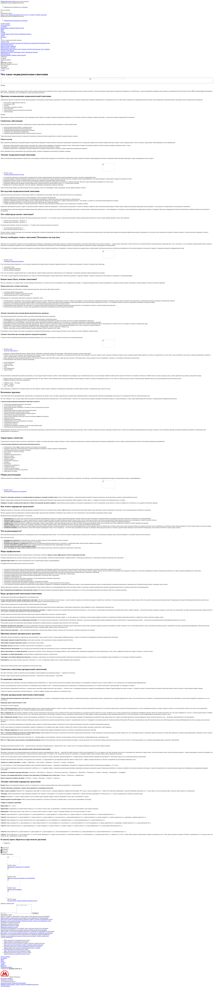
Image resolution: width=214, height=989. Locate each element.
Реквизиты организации (19, 983)
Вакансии (18, 28)
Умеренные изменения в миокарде (14, 261)
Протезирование (5, 53)
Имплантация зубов (6, 49)
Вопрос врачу (4, 14)
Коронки (8, 55)
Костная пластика (35, 49)
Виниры (3, 55)
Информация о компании (8, 28)
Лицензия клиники (6, 983)
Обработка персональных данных (10, 984)
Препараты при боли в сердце (9, 927)
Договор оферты (5, 986)
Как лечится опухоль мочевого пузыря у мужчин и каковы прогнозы (23, 944)
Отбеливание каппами (31, 52)
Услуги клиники (5, 25)
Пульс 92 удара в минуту (11, 350)
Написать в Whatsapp (21, 20)
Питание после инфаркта (14, 889)
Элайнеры (13, 46)
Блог (22, 28)
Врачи (2, 29)
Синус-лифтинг (45, 49)
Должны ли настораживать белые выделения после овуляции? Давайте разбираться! (25, 936)
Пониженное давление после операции (15, 491)
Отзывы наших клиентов (8, 34)
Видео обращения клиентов (23, 34)
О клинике (4, 26)
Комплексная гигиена (7, 52)
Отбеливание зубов (19, 52)
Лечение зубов (5, 41)
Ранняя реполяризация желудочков (14, 174)
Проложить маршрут (7, 978)
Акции (3, 35)
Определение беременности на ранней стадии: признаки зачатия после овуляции (24, 930)
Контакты (3, 37)
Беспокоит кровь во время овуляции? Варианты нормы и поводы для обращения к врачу (26, 921)
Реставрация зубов (44, 43)
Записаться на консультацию (20, 1)
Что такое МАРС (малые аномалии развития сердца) (22, 900)
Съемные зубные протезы (18, 55)
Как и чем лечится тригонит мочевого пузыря (17, 950)
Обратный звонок (6, 59)
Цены (2, 31)
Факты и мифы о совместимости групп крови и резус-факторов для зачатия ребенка (25, 918)
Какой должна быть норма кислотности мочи (17, 953)
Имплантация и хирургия (8, 47)
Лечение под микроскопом (31, 43)
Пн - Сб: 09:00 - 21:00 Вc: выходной (36, 14)
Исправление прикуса (7, 44)
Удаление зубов (25, 49)
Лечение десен (16, 49)
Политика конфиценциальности (29, 984)
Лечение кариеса (5, 43)
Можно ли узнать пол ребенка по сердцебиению (21, 878)
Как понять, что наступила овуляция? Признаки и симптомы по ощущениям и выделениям (27, 933)
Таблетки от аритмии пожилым (10, 924)
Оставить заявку (5, 23)
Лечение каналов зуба (17, 43)
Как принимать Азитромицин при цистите (16, 941)
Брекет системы (5, 46)
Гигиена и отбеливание (7, 50)
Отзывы (3, 32)
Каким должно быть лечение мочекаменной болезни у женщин (22, 947)
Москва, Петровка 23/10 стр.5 (17, 14)
